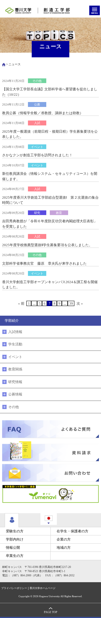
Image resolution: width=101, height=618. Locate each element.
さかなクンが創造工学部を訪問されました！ (37, 155)
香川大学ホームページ (42, 588)
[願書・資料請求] (50, 451)
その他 (13, 407)
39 (71, 303)
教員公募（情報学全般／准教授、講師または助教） (42, 113)
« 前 (21, 303)
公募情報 (15, 394)
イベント (15, 357)
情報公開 (13, 547)
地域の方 (64, 547)
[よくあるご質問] (50, 429)
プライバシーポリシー (14, 588)
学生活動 (15, 344)
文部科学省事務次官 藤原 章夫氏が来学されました (44, 263)
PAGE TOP (50, 612)
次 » (80, 303)
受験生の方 (14, 531)
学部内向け (14, 539)
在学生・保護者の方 (72, 531)
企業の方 (64, 539)
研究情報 (15, 382)
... (34, 303)
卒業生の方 (14, 556)
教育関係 (15, 369)
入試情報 (15, 332)
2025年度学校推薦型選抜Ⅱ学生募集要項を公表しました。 (47, 245)
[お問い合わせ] (50, 473)
